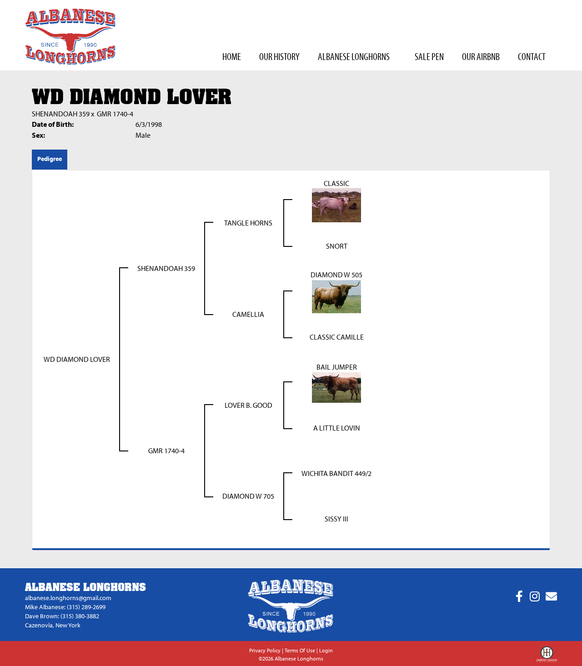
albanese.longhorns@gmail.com (68, 598)
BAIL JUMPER (336, 366)
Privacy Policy (265, 650)
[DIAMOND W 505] (336, 295)
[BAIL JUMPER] (336, 386)
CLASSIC (336, 183)
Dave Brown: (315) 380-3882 (62, 616)
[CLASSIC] (336, 204)
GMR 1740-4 (115, 113)
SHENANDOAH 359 (61, 113)
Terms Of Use (300, 650)
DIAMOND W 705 (248, 496)
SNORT (336, 245)
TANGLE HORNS (248, 222)
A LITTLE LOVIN (336, 427)
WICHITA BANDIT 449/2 (336, 473)
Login (326, 650)
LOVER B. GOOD (248, 405)
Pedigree (49, 159)
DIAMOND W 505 (336, 274)
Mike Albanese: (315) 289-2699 (65, 607)
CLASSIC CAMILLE (337, 336)
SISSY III (336, 518)
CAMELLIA (248, 314)
